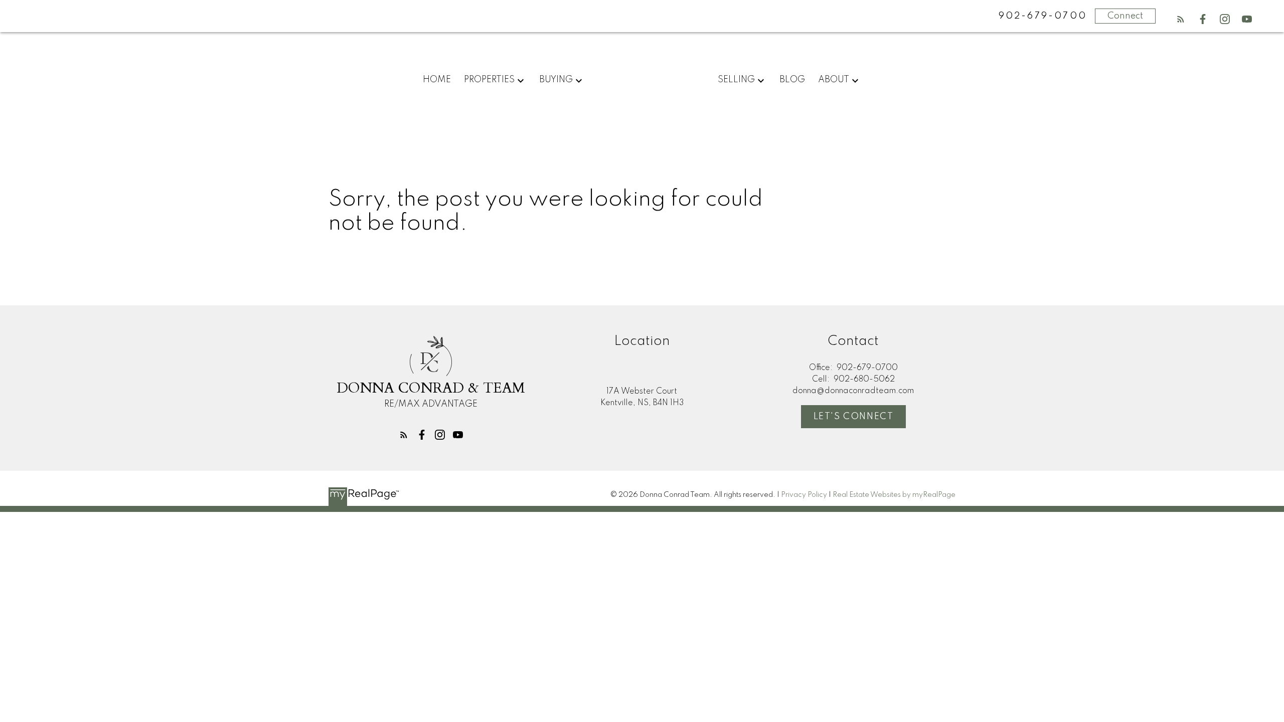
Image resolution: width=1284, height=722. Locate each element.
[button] (1181, 19)
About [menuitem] (833, 79)
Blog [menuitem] (792, 79)
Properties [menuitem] (489, 79)
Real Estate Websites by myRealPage (894, 494)
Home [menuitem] (437, 79)
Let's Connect (854, 416)
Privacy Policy (804, 494)
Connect (1125, 16)
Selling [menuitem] (736, 79)
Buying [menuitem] (556, 79)
